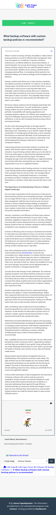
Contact (13, 509)
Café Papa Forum (25, 467)
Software (40, 467)
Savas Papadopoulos (23, 503)
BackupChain (27, 253)
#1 (51, 51)
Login (23, 23)
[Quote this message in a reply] (51, 403)
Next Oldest (10, 439)
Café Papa (10, 467)
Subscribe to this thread (18, 455)
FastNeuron (40, 509)
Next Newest (21, 439)
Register (31, 23)
